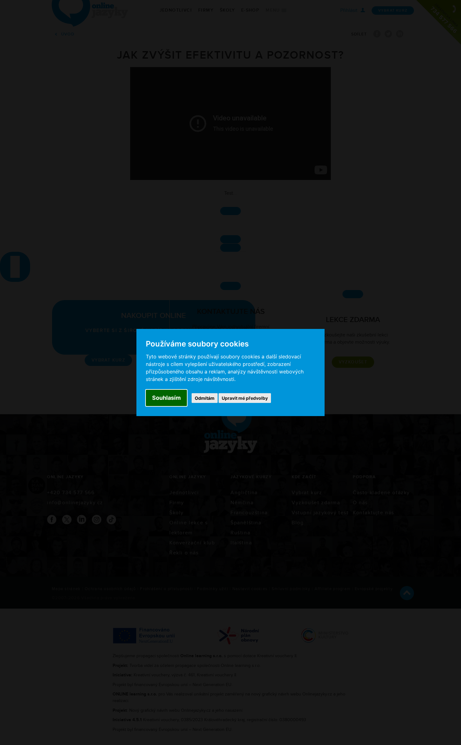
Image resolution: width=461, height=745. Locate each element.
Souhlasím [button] (166, 397)
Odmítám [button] (205, 398)
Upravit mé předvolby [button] (245, 398)
